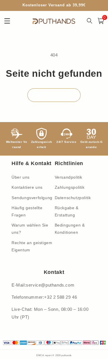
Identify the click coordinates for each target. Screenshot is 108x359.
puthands (66, 355)
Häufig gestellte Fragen (27, 211)
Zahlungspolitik (70, 187)
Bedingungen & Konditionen (70, 229)
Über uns (21, 177)
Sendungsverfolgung (32, 197)
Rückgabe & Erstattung (67, 211)
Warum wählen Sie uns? (30, 229)
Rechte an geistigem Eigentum (32, 246)
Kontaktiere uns (27, 187)
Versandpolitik (68, 177)
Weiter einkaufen (54, 94)
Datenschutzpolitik (73, 197)
